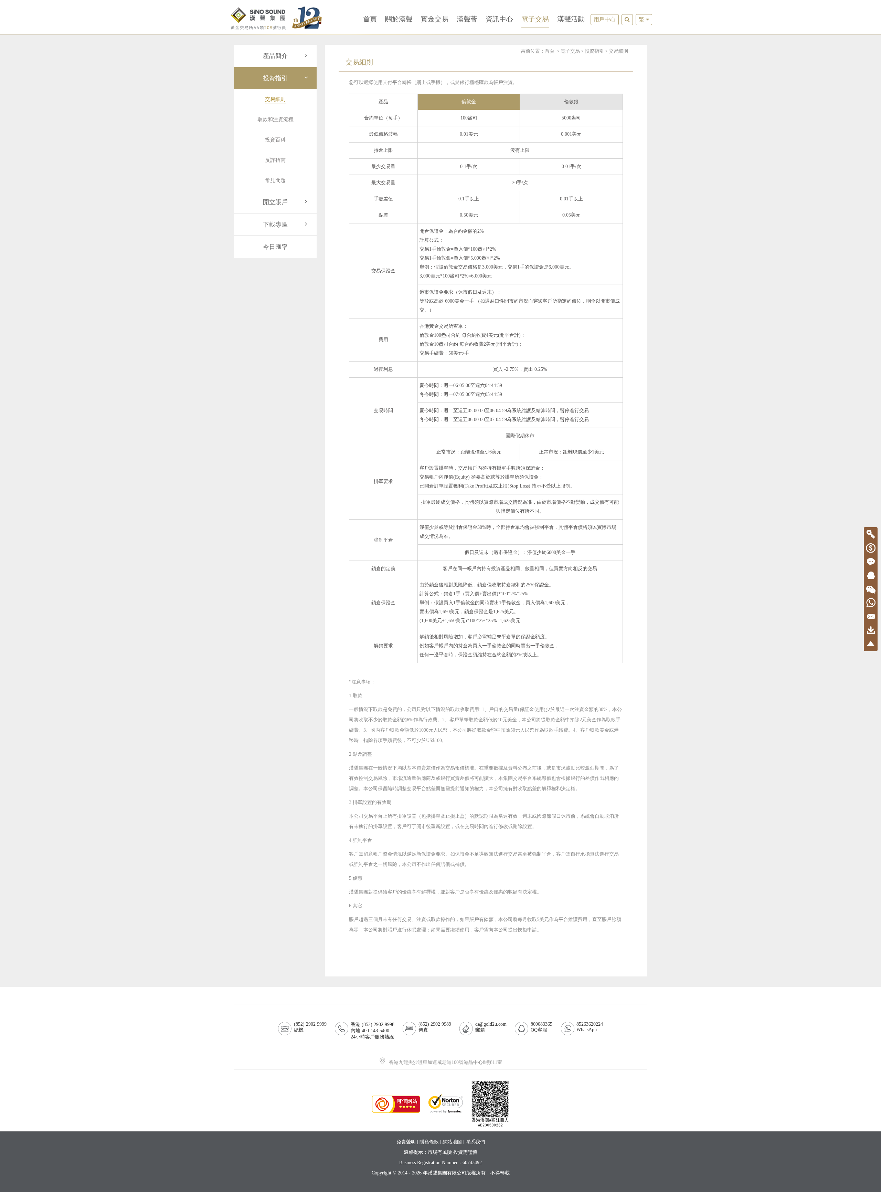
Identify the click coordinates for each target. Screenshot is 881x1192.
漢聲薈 (467, 19)
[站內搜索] (627, 19)
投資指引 (275, 78)
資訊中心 (499, 19)
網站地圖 (452, 1141)
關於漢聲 (399, 19)
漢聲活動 (571, 19)
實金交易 (434, 19)
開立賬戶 (275, 202)
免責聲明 (406, 1141)
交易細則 (618, 51)
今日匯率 (275, 246)
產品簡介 (275, 55)
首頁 (370, 19)
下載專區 (275, 224)
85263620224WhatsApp (589, 1027)
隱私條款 (429, 1141)
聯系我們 (475, 1141)
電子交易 (535, 19)
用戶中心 (605, 19)
